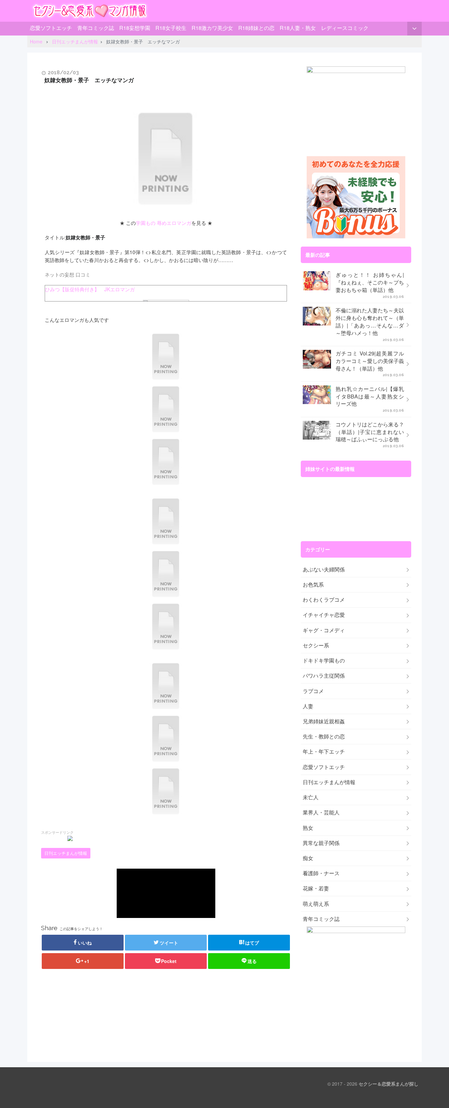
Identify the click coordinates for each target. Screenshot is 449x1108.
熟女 (308, 827)
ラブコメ (313, 691)
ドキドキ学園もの (324, 660)
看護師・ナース (321, 873)
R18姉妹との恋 (256, 28)
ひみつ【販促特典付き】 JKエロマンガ (90, 289)
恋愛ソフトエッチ (51, 28)
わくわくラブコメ (324, 599)
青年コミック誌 (95, 28)
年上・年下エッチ (324, 751)
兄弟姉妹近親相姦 (324, 721)
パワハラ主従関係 (324, 675)
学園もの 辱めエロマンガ (163, 222)
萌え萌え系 (316, 903)
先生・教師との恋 (324, 736)
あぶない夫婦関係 (324, 569)
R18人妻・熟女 (298, 28)
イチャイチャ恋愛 (324, 614)
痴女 (308, 858)
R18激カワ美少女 (212, 28)
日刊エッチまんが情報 (65, 853)
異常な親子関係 (321, 843)
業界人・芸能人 (321, 812)
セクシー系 (316, 645)
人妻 (308, 706)
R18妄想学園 (134, 28)
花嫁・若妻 (316, 888)
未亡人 (311, 797)
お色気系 (313, 584)
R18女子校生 (170, 28)
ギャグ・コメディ (324, 630)
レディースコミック (344, 28)
